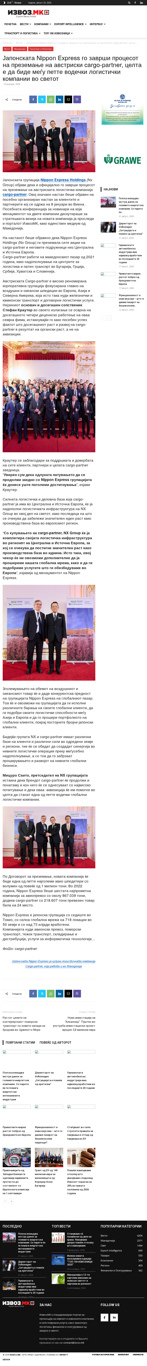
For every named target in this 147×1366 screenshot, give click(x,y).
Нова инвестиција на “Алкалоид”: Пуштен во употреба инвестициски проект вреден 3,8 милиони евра (74, 1024)
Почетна (7, 42)
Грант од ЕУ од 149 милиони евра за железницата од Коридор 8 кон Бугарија (46, 1178)
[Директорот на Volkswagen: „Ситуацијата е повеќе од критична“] (49, 1059)
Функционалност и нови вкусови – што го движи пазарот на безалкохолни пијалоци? (48, 1135)
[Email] (68, 99)
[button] (129, 2)
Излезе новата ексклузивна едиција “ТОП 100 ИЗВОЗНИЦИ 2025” (79, 1260)
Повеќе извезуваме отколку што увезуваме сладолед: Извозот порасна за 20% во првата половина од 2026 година (80, 1182)
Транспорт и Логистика (21, 33)
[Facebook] (135, 2)
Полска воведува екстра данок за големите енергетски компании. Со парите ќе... (131, 205)
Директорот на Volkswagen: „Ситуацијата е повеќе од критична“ (31, 1266)
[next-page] (11, 1201)
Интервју (96, 24)
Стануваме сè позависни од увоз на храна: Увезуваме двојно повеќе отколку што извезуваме (80, 1239)
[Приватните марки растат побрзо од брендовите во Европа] (17, 1114)
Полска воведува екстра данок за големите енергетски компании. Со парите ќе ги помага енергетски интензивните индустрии (31, 1242)
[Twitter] (42, 99)
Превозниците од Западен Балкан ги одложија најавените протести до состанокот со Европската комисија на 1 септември (16, 1182)
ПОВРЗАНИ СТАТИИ (20, 1042)
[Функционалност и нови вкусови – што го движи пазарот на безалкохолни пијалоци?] (49, 1114)
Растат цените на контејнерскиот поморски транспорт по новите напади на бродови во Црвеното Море (24, 1024)
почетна (10, 24)
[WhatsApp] (51, 99)
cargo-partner (15, 194)
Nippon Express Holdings (64, 179)
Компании (41, 24)
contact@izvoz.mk (73, 1342)
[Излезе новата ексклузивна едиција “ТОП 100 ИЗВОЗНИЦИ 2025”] (58, 1260)
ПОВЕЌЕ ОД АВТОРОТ (55, 1042)
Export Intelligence (69, 24)
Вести (24, 24)
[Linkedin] (141, 2)
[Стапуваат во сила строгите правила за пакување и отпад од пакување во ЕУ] (81, 1114)
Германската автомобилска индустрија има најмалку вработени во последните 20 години (81, 1080)
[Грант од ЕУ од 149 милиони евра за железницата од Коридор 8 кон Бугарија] (49, 1157)
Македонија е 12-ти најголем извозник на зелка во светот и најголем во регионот (79, 1279)
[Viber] (77, 99)
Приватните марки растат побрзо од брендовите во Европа (17, 1131)
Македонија (19, 49)
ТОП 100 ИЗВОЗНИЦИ (57, 33)
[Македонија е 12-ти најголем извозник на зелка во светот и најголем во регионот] (58, 1278)
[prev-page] (5, 1201)
